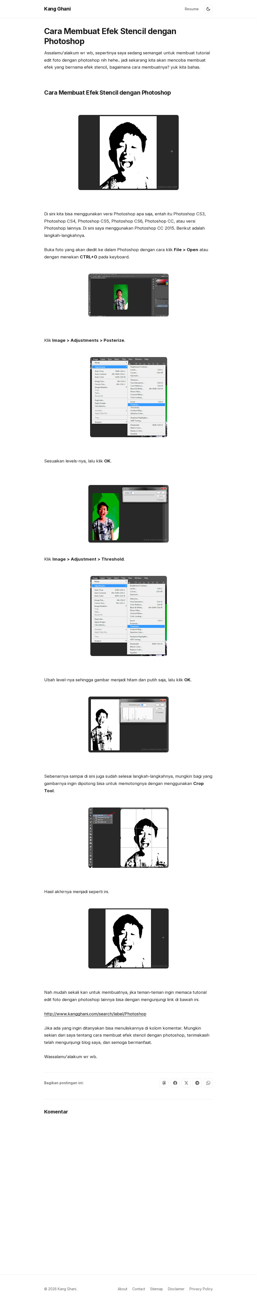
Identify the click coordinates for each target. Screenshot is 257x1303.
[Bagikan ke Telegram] (197, 1082)
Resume (192, 9)
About (122, 1289)
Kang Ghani (57, 9)
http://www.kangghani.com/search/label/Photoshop (95, 1013)
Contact (138, 1289)
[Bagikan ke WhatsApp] (208, 1082)
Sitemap (156, 1289)
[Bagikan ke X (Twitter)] (186, 1082)
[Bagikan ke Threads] (164, 1082)
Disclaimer (176, 1289)
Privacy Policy (201, 1289)
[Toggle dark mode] (208, 9)
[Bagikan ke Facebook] (175, 1082)
